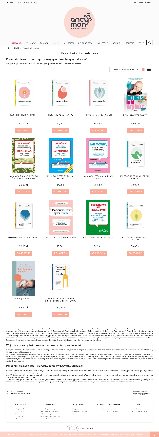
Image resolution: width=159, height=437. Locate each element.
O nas (138, 409)
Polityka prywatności (50, 411)
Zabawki (20, 416)
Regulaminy (50, 409)
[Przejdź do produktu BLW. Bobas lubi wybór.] (135, 94)
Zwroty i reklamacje (108, 414)
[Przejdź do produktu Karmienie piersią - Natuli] (23, 94)
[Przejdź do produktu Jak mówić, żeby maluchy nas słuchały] (98, 155)
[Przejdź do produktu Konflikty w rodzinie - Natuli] (23, 217)
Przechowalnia (79, 414)
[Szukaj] (149, 42)
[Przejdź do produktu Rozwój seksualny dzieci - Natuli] (135, 217)
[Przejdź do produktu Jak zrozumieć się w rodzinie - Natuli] (135, 155)
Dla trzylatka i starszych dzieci (19, 394)
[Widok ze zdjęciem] (143, 69)
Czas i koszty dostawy (108, 411)
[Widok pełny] (149, 69)
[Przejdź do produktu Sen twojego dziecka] (23, 278)
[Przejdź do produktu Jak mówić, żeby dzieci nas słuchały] (61, 155)
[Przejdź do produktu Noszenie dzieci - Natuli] (61, 94)
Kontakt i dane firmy (138, 411)
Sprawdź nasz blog (86, 428)
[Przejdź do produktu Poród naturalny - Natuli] (98, 94)
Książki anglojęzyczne (141, 394)
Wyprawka (21, 409)
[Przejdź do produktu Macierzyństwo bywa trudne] (61, 217)
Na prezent (21, 419)
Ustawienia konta (79, 411)
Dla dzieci (21, 411)
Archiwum (50, 419)
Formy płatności (109, 409)
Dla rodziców (20, 414)
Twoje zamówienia (79, 409)
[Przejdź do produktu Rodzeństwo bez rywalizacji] (98, 217)
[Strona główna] (79, 22)
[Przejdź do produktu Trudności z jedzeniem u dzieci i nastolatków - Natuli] (61, 278)
